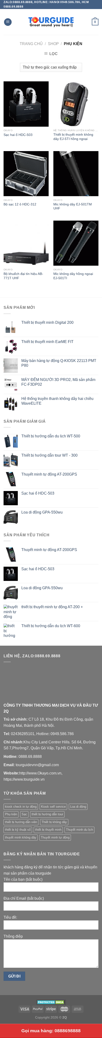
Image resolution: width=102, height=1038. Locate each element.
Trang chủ (31, 44)
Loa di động (78, 806)
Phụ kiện (11, 814)
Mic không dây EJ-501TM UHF (72, 206)
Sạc (24, 814)
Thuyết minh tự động (55, 837)
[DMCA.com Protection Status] (51, 1002)
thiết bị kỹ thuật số (18, 829)
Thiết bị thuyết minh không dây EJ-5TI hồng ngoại (73, 137)
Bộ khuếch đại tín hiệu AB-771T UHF (23, 276)
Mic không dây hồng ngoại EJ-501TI (73, 276)
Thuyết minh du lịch (79, 829)
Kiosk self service (53, 806)
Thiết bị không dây (54, 822)
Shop (53, 44)
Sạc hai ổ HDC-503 (18, 135)
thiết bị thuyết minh (48, 829)
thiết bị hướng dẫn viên (21, 822)
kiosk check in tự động (21, 806)
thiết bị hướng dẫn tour (47, 814)
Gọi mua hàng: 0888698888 (51, 1030)
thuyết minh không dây (20, 837)
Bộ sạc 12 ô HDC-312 (20, 204)
